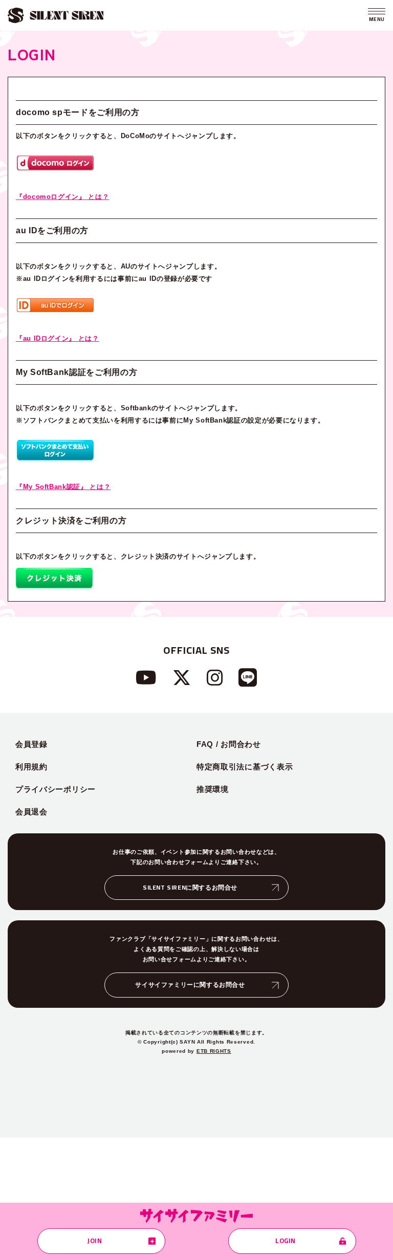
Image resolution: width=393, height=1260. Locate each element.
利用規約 (31, 766)
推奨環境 (212, 789)
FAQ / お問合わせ (228, 744)
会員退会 (31, 811)
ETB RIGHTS (213, 1051)
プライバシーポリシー (55, 789)
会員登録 (31, 744)
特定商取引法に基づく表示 (244, 766)
